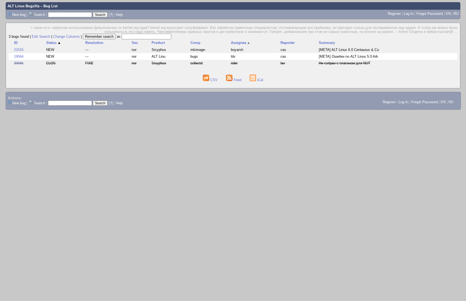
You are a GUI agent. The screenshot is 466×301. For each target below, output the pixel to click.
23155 (18, 50)
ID (16, 43)
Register (394, 14)
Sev (135, 43)
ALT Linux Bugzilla (23, 6)
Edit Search (41, 36)
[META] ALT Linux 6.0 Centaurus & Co (349, 50)
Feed (237, 80)
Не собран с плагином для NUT (344, 63)
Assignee (241, 43)
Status (53, 43)
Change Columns (66, 36)
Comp (195, 43)
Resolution (94, 43)
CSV (214, 80)
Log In (408, 14)
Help (119, 15)
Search (39, 15)
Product (158, 43)
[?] (111, 15)
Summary (327, 43)
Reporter (287, 43)
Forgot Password (429, 14)
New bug (19, 15)
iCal (259, 80)
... (455, 32)
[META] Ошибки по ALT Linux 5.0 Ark (348, 56)
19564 (18, 56)
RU (456, 14)
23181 (18, 63)
